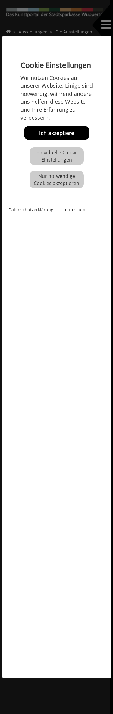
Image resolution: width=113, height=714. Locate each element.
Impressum (73, 209)
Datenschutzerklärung (30, 209)
